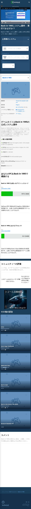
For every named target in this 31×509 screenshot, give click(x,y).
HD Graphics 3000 (5, 188)
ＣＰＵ (4, 45)
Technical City (15, 2)
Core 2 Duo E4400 (5, 231)
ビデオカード (5, 53)
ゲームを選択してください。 (15, 78)
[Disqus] (15, 466)
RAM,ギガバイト (6, 62)
